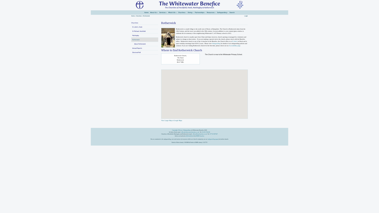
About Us (153, 12)
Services (162, 12)
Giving (190, 12)
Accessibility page (234, 45)
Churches (181, 12)
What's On (171, 12)
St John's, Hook (137, 27)
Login (246, 16)
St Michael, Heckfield (139, 31)
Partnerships (199, 12)
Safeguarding (222, 12)
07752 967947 (214, 134)
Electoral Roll (136, 52)
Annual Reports (137, 48)
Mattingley (135, 35)
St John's (234, 41)
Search (232, 12)
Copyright (175, 130)
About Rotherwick (140, 44)
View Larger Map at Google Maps (171, 120)
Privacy (180, 130)
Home (146, 12)
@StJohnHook (189, 136)
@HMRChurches (199, 136)
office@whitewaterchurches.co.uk (190, 132)
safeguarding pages (213, 139)
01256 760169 (206, 132)
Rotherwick (146, 16)
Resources (210, 12)
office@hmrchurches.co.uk (200, 134)
